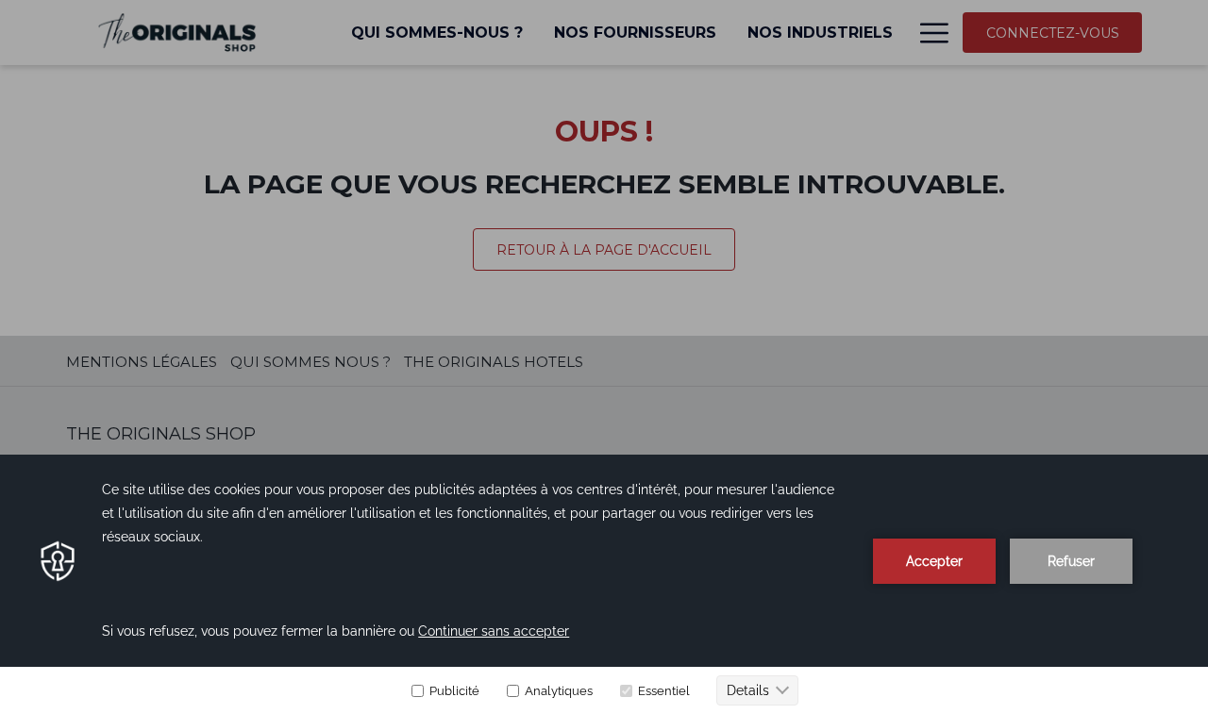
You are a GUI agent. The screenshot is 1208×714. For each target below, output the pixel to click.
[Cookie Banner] (604, 584)
